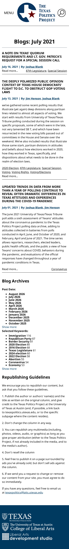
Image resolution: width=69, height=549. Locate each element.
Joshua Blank (34, 67)
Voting (6, 172)
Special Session (57, 71)
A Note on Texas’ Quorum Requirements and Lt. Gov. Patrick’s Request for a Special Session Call (32, 56)
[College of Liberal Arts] (28, 527)
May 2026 (15, 303)
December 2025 (19, 317)
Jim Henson (33, 98)
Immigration (17, 335)
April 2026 (15, 306)
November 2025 (19, 320)
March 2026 (16, 309)
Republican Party (20, 338)
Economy (15, 365)
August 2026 (17, 294)
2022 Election (18, 356)
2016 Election (18, 347)
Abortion (15, 359)
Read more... (10, 71)
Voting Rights (20, 172)
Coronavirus (59, 269)
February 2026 (18, 311)
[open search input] (62, 13)
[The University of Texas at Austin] (16, 517)
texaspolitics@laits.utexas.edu (24, 492)
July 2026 (14, 297)
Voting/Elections (40, 172)
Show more (9, 327)
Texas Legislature (21, 350)
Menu (9, 13)
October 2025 (17, 323)
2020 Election (10, 168)
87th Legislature (36, 71)
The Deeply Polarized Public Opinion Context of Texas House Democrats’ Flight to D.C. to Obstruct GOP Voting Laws (33, 87)
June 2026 (15, 300)
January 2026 (17, 314)
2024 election (18, 353)
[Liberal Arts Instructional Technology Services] (27, 537)
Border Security (19, 341)
